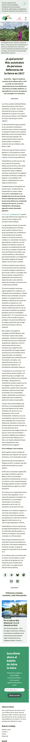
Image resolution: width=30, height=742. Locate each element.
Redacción (5, 736)
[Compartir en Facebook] (5, 575)
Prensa (4, 734)
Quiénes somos (6, 730)
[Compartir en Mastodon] (23, 575)
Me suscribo (15, 695)
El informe (11, 214)
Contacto (4, 732)
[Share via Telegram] (11, 575)
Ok (24, 4)
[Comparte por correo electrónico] (11, 581)
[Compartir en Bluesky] (17, 575)
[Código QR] (17, 581)
